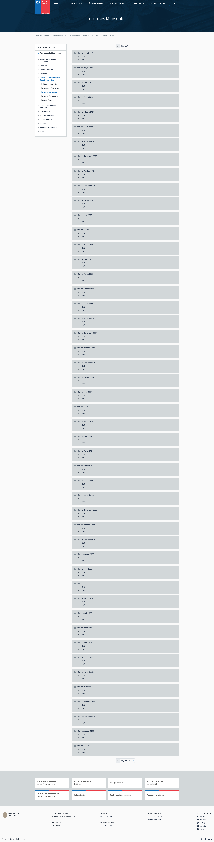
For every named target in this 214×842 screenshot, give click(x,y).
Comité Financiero (47, 70)
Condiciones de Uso (155, 820)
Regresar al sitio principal (51, 53)
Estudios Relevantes (47, 115)
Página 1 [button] (124, 46)
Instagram (204, 823)
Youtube (203, 820)
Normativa (43, 74)
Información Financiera (50, 88)
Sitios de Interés (46, 123)
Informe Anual (46, 100)
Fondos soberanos (72, 35)
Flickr (202, 829)
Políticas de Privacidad (157, 817)
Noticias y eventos (117, 3)
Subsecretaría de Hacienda (75, 3)
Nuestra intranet (106, 817)
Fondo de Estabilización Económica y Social (99, 35)
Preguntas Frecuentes (48, 127)
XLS (83, 56)
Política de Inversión (49, 84)
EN (174, 3)
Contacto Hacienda (107, 825)
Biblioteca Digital (158, 3)
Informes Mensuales (49, 92)
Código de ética (46, 119)
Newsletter (44, 66)
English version (206, 839)
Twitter (202, 817)
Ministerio (57, 3)
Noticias (43, 131)
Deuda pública (138, 3)
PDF (83, 60)
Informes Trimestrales (49, 96)
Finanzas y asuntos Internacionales (49, 35)
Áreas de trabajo (96, 3)
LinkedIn (203, 826)
